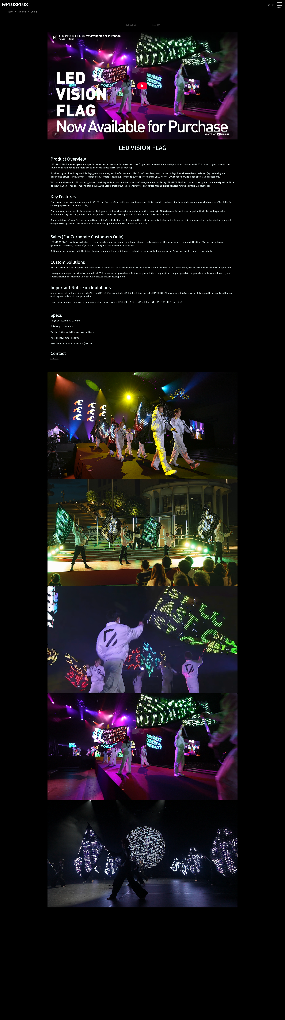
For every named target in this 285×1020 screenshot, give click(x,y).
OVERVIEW (130, 24)
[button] (279, 4)
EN (269, 4)
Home (10, 11)
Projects (22, 11)
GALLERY (155, 24)
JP (273, 4)
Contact (54, 358)
